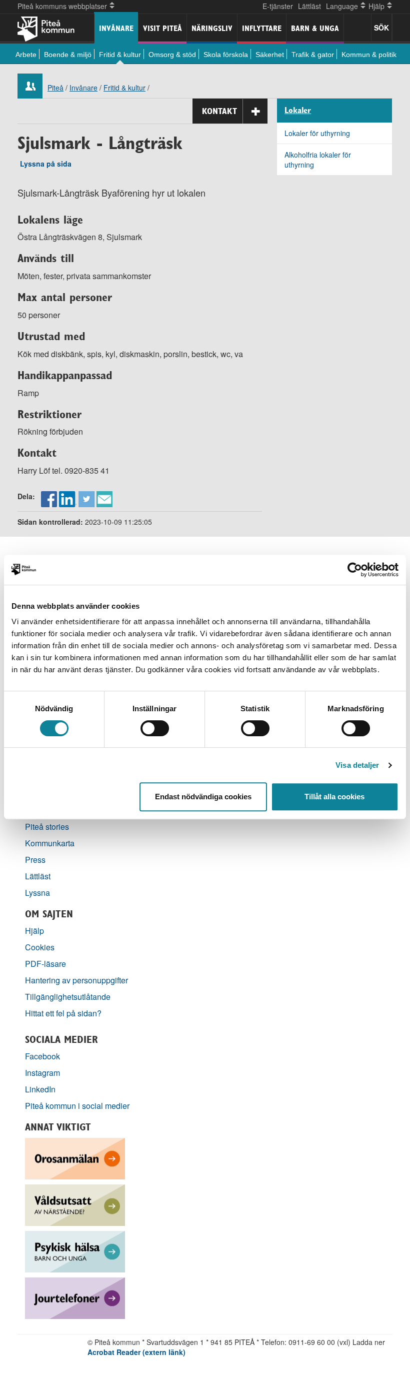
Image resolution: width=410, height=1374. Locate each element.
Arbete (26, 55)
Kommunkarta (49, 843)
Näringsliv (212, 28)
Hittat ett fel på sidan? (63, 1013)
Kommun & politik (369, 55)
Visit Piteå (162, 28)
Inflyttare (262, 28)
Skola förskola (226, 55)
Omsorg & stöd (172, 55)
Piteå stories (47, 826)
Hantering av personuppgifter (76, 980)
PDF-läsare (45, 963)
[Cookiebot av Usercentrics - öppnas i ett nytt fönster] (354, 569)
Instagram (42, 1072)
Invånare (116, 28)
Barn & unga (315, 28)
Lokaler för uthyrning (317, 133)
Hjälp (34, 930)
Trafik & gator (313, 55)
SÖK (381, 28)
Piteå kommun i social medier (77, 1105)
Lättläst (309, 6)
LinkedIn (40, 1089)
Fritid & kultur (120, 55)
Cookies (39, 947)
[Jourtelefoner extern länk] (75, 1297)
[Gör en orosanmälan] (75, 1157)
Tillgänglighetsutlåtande (67, 996)
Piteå (56, 88)
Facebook (42, 1056)
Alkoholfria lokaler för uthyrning (317, 160)
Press (35, 859)
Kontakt (219, 111)
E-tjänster (277, 6)
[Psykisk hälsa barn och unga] (75, 1250)
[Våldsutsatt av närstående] (75, 1204)
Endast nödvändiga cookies (203, 796)
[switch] (154, 728)
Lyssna (37, 892)
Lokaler (297, 110)
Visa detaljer (357, 765)
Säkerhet (270, 55)
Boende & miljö (68, 55)
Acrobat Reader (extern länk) (137, 1352)
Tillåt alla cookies (334, 796)
